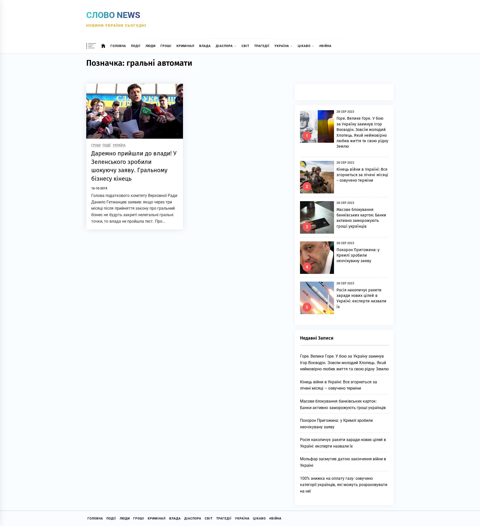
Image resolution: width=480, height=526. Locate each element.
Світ (245, 46)
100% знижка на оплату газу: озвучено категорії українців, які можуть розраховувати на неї (343, 485)
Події (135, 46)
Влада (205, 46)
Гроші (166, 46)
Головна (118, 46)
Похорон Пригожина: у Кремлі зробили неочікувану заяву (358, 255)
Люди (151, 46)
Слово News (113, 15)
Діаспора (224, 46)
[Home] (103, 45)
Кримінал (185, 46)
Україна (281, 46)
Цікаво (304, 46)
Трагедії (262, 46)
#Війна (325, 46)
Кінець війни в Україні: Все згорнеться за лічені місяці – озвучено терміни (362, 175)
